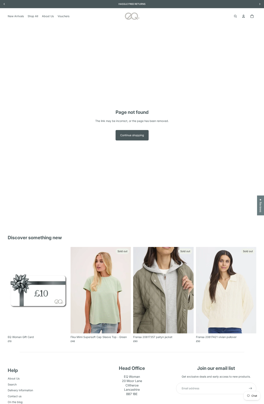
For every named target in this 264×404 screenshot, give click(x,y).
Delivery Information (20, 390)
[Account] (243, 16)
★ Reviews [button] (260, 205)
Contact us (14, 396)
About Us (14, 378)
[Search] (235, 16)
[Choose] (62, 327)
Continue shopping (132, 135)
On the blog (15, 402)
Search (12, 384)
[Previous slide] (139, 290)
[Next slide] (188, 290)
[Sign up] (250, 389)
